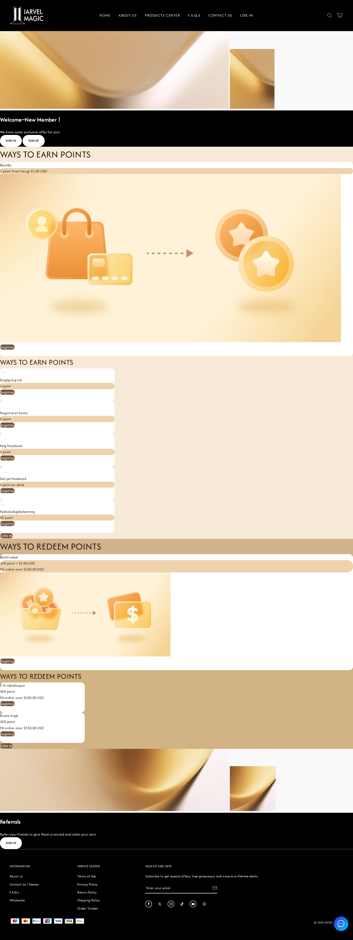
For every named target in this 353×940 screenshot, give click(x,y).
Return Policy (87, 892)
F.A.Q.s (194, 15)
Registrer (7, 347)
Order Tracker (87, 908)
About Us (128, 15)
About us (16, 876)
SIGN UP (33, 141)
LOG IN (246, 15)
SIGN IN (11, 141)
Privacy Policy (87, 884)
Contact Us (220, 15)
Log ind (39, 353)
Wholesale (17, 900)
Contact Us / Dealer (24, 884)
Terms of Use (86, 876)
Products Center (162, 15)
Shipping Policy (88, 900)
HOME (105, 15)
